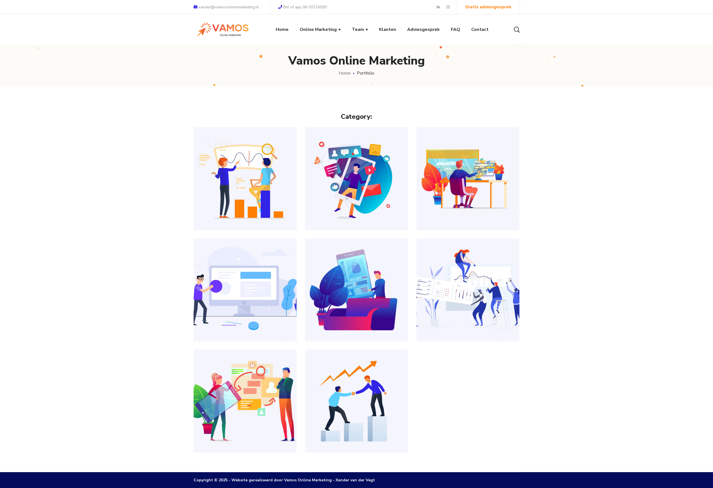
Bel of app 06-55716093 (305, 7)
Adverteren (356, 277)
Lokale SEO (245, 166)
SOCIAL (372, 189)
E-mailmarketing (245, 389)
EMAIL (241, 411)
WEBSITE (477, 189)
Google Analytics (468, 277)
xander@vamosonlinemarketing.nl (228, 7)
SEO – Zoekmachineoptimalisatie (356, 382)
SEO (245, 189)
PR (452, 189)
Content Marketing (468, 166)
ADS (336, 189)
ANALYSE (352, 189)
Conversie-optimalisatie (245, 277)
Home (345, 73)
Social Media (356, 166)
